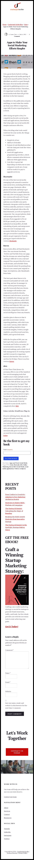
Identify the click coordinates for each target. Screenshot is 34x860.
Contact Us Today (17, 752)
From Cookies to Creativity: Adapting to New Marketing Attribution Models (15, 496)
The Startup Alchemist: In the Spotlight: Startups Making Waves (16, 527)
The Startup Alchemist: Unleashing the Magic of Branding (14, 510)
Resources (7, 818)
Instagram (7, 835)
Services (7, 811)
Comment (9, 650)
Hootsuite (13, 241)
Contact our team (10, 797)
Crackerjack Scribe (23, 852)
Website (8, 691)
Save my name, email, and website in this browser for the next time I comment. (16, 705)
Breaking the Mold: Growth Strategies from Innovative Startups (15, 519)
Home (4, 24)
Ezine (26, 24)
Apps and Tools (14, 463)
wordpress (22, 468)
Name (8, 673)
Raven (11, 361)
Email (8, 449)
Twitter (16, 468)
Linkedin (7, 832)
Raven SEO (12, 467)
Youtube (7, 829)
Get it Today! (11, 626)
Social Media (23, 463)
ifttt (17, 406)
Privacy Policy (22, 853)
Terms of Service (12, 853)
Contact (7, 814)
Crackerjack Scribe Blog (15, 24)
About (6, 808)
